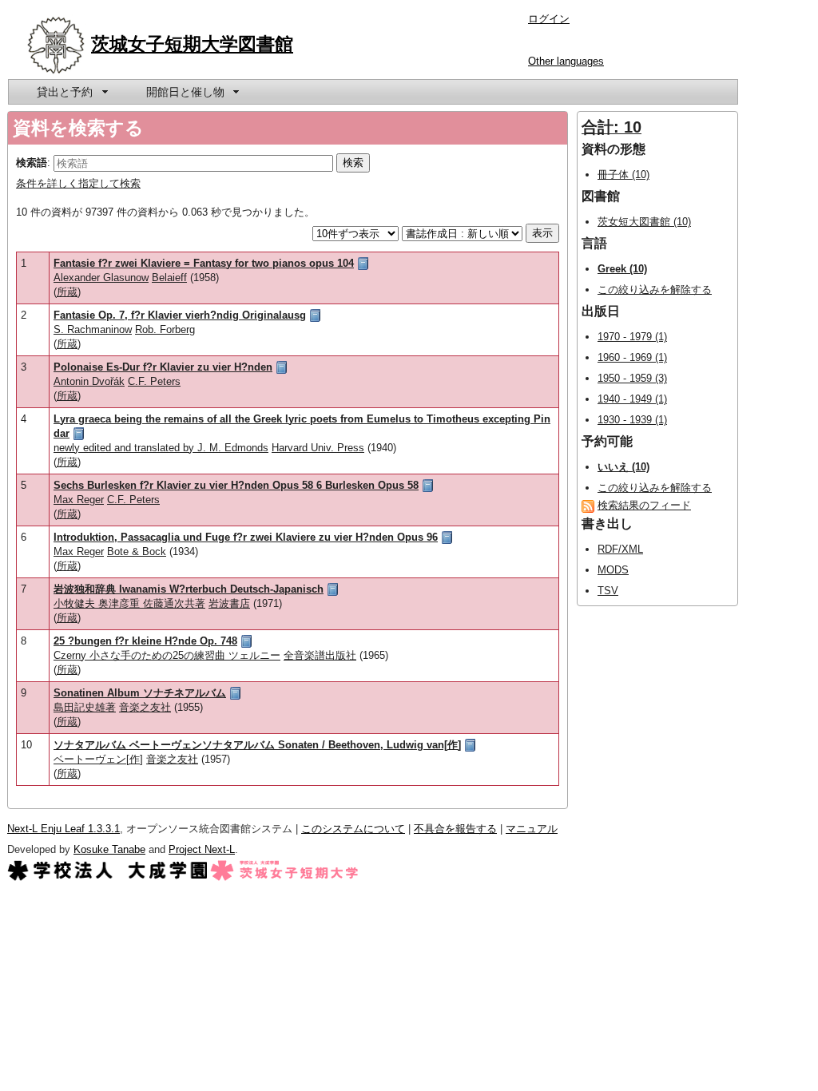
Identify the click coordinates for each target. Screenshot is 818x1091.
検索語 (31, 163)
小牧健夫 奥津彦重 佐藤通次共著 (129, 603)
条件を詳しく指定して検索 (78, 183)
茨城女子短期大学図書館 (192, 44)
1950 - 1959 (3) (632, 378)
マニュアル (532, 829)
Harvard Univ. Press (318, 448)
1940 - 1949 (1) (632, 399)
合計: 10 (611, 127)
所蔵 (67, 292)
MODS (613, 570)
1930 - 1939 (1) (632, 420)
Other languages (566, 61)
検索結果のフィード (644, 505)
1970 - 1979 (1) (632, 337)
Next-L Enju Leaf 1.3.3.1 (63, 829)
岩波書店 (229, 603)
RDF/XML (620, 549)
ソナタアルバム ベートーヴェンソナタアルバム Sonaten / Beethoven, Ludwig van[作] (257, 745)
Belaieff (169, 278)
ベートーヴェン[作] (98, 759)
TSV (608, 591)
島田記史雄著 (85, 707)
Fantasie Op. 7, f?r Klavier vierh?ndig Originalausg (180, 315)
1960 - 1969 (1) (632, 357)
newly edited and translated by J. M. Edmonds (161, 448)
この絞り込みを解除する (655, 290)
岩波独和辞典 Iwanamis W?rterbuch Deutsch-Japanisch (189, 589)
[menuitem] (71, 92)
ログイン (549, 19)
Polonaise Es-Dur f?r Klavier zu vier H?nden (163, 367)
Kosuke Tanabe (109, 849)
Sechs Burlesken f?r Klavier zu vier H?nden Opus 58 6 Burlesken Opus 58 (236, 485)
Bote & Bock (136, 551)
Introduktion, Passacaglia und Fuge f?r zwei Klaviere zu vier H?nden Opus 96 (246, 537)
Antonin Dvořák (89, 381)
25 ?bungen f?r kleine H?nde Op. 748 (145, 641)
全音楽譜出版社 (320, 655)
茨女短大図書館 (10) (644, 222)
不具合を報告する (455, 829)
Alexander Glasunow (101, 278)
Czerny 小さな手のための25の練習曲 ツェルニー (167, 655)
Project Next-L (202, 849)
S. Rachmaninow (93, 329)
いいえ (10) (623, 467)
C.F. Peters (154, 381)
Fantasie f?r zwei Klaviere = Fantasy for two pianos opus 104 (204, 263)
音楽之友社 (145, 707)
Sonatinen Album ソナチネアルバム (140, 693)
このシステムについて (353, 829)
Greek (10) (622, 269)
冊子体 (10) (623, 175)
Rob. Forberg (165, 329)
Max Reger (79, 500)
